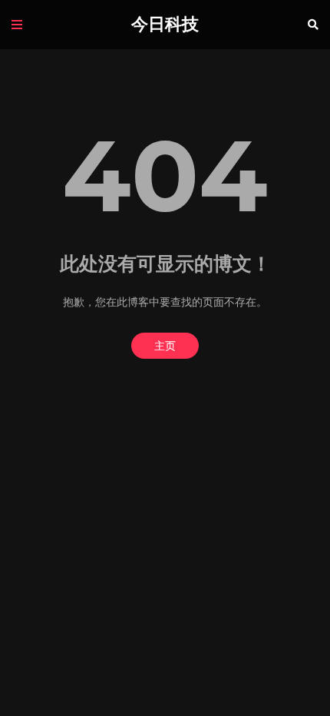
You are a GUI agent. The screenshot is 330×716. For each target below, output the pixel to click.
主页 (165, 346)
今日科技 (165, 24)
